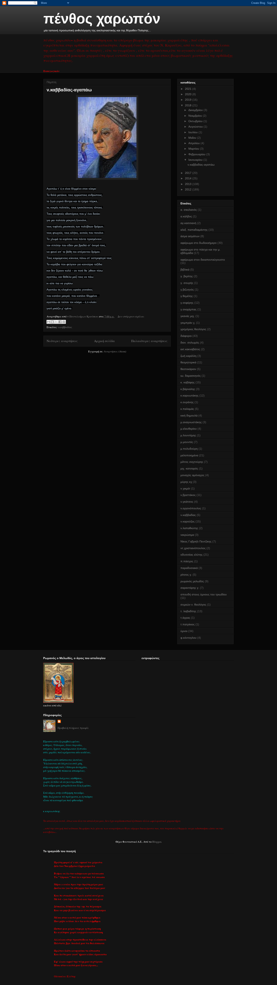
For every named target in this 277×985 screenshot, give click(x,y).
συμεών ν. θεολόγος (193, 604)
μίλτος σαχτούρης (191, 461)
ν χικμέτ (185, 488)
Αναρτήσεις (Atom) (115, 351)
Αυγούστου (196, 126)
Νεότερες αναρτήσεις (62, 341)
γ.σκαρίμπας (188, 309)
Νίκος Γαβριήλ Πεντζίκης (196, 541)
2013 (188, 184)
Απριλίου (194, 143)
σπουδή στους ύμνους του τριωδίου (203, 594)
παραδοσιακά (189, 568)
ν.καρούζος (187, 521)
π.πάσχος (186, 561)
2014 (188, 178)
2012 (188, 189)
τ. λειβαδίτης (188, 611)
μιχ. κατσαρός (189, 468)
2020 (188, 94)
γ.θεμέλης (186, 296)
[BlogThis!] (52, 322)
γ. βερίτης (186, 276)
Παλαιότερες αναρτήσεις (149, 341)
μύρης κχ (186, 481)
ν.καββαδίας (65, 327)
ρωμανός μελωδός (192, 581)
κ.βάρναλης (187, 389)
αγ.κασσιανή (188, 223)
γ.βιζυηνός (187, 289)
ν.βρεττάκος (188, 495)
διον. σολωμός (189, 342)
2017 (188, 172)
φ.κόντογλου (188, 637)
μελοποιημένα (189, 455)
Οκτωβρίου (195, 121)
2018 (188, 105)
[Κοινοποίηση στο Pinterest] (64, 322)
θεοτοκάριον (188, 369)
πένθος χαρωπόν (101, 18)
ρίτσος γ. (186, 574)
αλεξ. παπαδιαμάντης (194, 229)
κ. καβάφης (187, 382)
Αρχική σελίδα (104, 341)
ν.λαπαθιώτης (189, 528)
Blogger (156, 841)
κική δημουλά (189, 415)
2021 (188, 88)
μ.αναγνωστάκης (191, 422)
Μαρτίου (194, 148)
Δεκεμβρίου (196, 110)
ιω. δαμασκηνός (190, 375)
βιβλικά (184, 269)
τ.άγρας (185, 617)
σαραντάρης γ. (189, 587)
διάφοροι (186, 335)
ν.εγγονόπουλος (190, 508)
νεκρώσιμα (187, 534)
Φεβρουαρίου (197, 154)
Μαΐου (192, 137)
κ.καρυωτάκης (189, 395)
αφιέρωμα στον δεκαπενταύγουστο (202, 259)
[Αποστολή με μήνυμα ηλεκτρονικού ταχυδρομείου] (48, 322)
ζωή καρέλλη (188, 355)
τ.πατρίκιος (187, 624)
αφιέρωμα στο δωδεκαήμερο (198, 242)
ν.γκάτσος (186, 501)
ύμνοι (183, 631)
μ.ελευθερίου (188, 428)
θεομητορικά (188, 362)
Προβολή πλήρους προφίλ (73, 728)
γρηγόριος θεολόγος (193, 329)
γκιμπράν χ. (187, 322)
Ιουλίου (193, 132)
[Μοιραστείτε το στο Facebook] (60, 322)
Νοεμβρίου (195, 115)
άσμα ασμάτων (190, 236)
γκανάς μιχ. (187, 316)
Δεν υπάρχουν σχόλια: (131, 316)
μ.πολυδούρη (189, 448)
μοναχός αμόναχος (192, 475)
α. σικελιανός (188, 209)
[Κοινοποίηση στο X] (56, 322)
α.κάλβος (186, 216)
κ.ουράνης (187, 402)
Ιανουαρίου (195, 159)
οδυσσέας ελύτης (191, 554)
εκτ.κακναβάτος (190, 349)
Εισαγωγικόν (51, 71)
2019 (188, 99)
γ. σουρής (186, 282)
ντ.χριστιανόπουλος (193, 548)
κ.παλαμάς (187, 408)
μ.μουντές (186, 442)
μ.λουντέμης (188, 435)
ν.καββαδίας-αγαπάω (69, 89)
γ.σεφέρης (186, 302)
